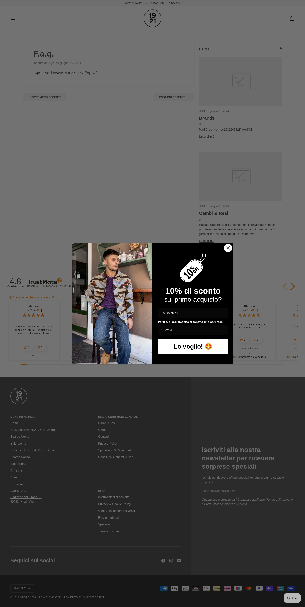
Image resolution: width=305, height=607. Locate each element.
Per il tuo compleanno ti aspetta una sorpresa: (191, 321)
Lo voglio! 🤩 (193, 346)
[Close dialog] (228, 248)
